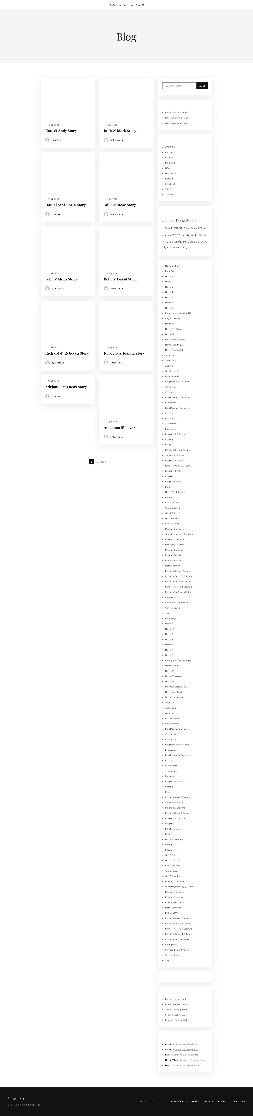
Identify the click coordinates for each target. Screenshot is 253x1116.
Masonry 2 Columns (174, 529)
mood (185, 235)
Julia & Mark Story (120, 130)
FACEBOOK (223, 1101)
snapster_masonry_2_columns (179, 534)
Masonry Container (174, 550)
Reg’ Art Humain (117, 5)
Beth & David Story (120, 279)
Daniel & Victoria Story (65, 204)
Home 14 (169, 323)
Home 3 (169, 287)
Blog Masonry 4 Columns (177, 408)
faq (167, 613)
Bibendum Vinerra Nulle (176, 1020)
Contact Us (170, 392)
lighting (194, 228)
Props (168, 444)
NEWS (168, 168)
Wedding (169, 194)
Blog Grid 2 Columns (175, 434)
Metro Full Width (173, 565)
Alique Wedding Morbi (176, 123)
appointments (172, 376)
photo (200, 234)
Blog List (169, 476)
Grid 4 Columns (172, 513)
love (200, 227)
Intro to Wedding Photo (186, 1044)
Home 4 (169, 292)
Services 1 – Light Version (177, 602)
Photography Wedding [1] (178, 313)
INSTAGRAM (176, 1101)
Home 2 (169, 276)
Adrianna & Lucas (119, 427)
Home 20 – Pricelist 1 (175, 492)
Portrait (169, 178)
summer (172, 247)
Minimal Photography (175, 339)
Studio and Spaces (174, 455)
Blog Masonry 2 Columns (177, 381)
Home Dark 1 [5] (137, 5)
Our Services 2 (172, 371)
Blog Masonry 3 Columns (177, 397)
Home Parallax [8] (174, 350)
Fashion (169, 152)
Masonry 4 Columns (174, 539)
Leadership (170, 402)
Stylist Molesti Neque (175, 1015)
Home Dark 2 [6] (173, 266)
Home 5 (169, 297)
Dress (181, 220)
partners (191, 235)
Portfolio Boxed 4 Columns (178, 571)
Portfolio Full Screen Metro (178, 592)
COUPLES (170, 147)
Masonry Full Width (174, 555)
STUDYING (170, 184)
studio (202, 241)
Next (103, 462)
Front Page (170, 271)
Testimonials (171, 423)
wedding (181, 247)
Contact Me (170, 387)
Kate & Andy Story (61, 130)
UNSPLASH (239, 1101)
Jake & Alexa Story (61, 279)
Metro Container (173, 560)
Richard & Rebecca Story (67, 353)
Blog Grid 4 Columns (175, 471)
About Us (169, 355)
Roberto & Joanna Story (124, 353)
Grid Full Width (172, 523)
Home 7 (169, 302)
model (176, 235)
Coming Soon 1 (172, 608)
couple (164, 221)
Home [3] (169, 281)
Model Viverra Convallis (176, 117)
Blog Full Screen (173, 481)
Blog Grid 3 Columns (175, 460)
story (195, 242)
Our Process (171, 418)
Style (165, 247)
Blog (167, 487)
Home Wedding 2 (173, 344)
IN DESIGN (170, 157)
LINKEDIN (208, 1101)
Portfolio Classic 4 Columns (178, 586)
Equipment (170, 429)
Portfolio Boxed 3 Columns (178, 465)
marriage (168, 235)
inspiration (179, 227)
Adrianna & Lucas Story (66, 386)
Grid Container (172, 518)
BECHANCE (193, 1101)
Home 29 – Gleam (174, 329)
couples (171, 221)
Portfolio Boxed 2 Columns (178, 450)
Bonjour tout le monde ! (176, 112)
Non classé (170, 173)
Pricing (168, 497)
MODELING (170, 163)
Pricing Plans (171, 597)
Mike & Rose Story (120, 204)
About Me (170, 365)
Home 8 (169, 308)
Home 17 (169, 334)
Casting (169, 439)
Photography (172, 241)
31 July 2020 (53, 125)
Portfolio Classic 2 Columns (178, 576)
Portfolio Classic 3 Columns (178, 581)
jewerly (188, 228)
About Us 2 (170, 360)
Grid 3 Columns (172, 508)
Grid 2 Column (172, 502)
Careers (169, 413)
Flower (168, 227)
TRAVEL (169, 189)
